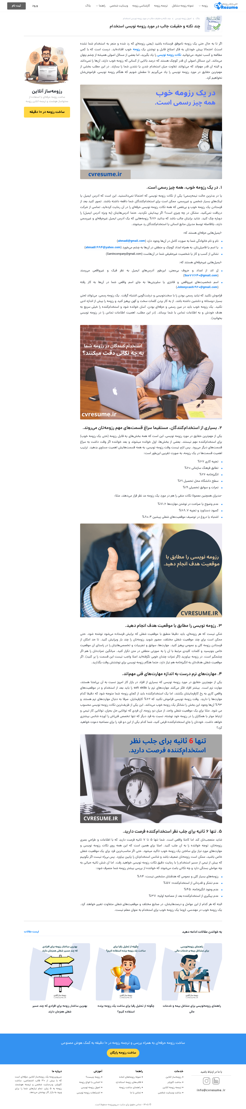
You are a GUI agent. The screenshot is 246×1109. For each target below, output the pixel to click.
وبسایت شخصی (119, 6)
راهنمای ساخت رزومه (130, 1088)
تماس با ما (135, 1093)
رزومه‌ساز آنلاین (173, 1077)
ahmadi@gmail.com (131, 241)
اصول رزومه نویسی (90, 1088)
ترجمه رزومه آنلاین (172, 1088)
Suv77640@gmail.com (200, 275)
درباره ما (57, 1071)
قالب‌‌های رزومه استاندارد (128, 1082)
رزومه (205, 6)
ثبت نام (16, 6)
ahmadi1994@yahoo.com (103, 247)
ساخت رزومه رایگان (123, 1053)
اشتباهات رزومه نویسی (88, 1093)
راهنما (102, 6)
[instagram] (206, 1081)
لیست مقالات (31, 932)
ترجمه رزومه (161, 6)
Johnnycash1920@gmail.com (197, 287)
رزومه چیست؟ (93, 1077)
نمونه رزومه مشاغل (183, 6)
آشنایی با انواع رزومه (89, 1082)
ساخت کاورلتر (174, 1082)
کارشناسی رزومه (141, 6)
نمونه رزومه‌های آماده (130, 1077)
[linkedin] (216, 1081)
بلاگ (88, 6)
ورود (35, 6)
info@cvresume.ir (211, 1090)
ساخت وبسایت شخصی (169, 1093)
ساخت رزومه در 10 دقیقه (47, 112)
